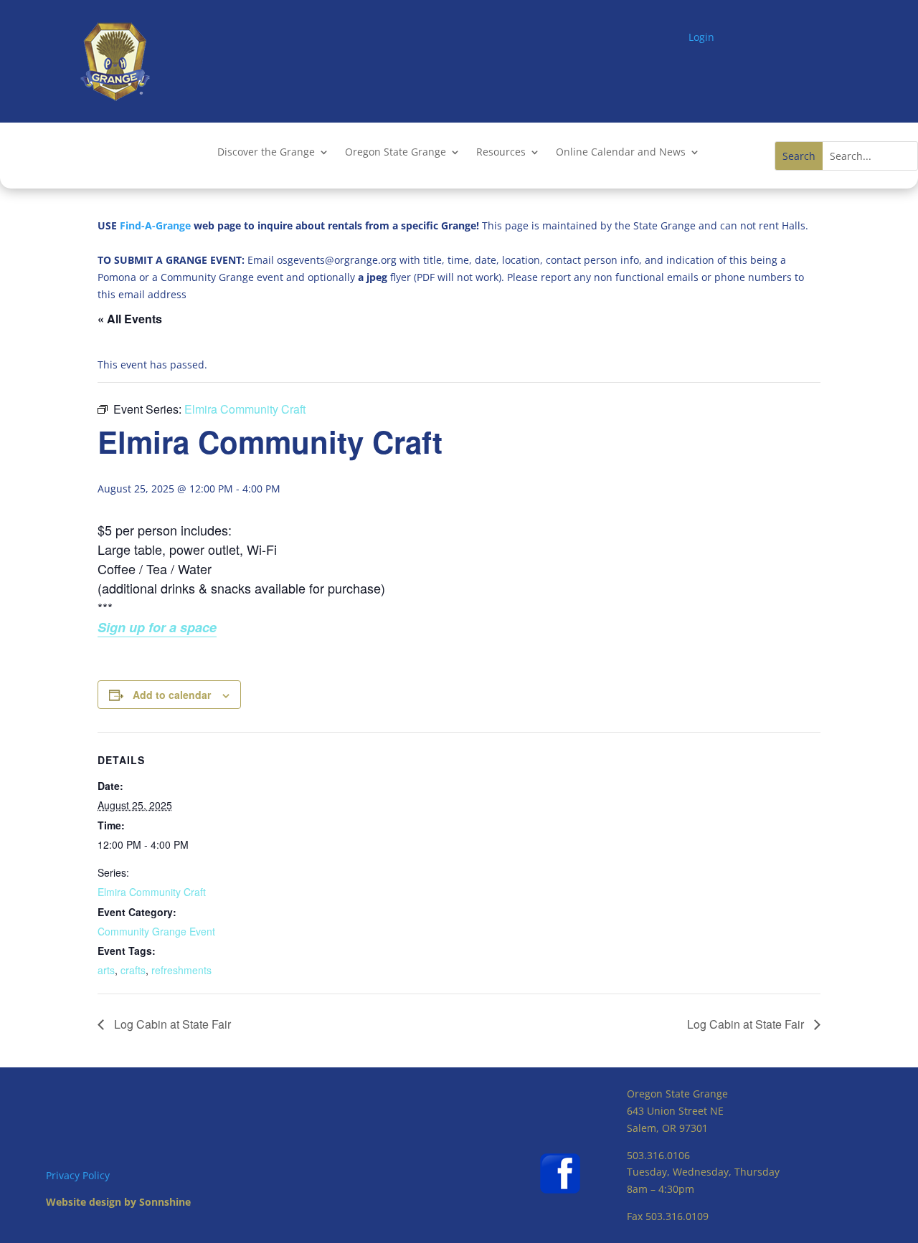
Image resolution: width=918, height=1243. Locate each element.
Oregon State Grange (395, 152)
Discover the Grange (266, 152)
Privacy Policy (78, 1175)
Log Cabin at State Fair (171, 1024)
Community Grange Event (156, 931)
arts (106, 970)
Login (701, 37)
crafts (133, 970)
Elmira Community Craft (152, 892)
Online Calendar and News (621, 152)
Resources (501, 152)
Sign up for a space (157, 627)
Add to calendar (172, 694)
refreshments (181, 970)
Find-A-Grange (155, 225)
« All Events (130, 318)
